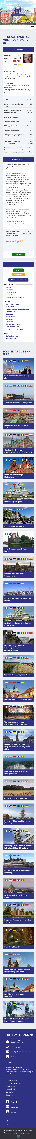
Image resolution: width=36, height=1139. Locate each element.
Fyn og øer (9, 290)
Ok (18, 1136)
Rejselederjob (10, 1089)
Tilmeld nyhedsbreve (18, 280)
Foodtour (9, 322)
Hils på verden (11, 338)
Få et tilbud (18, 275)
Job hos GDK (11, 1125)
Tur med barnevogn (13, 324)
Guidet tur (9, 1095)
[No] (34, 1133)
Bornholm (9, 295)
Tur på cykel (10, 317)
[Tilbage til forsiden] (18, 12)
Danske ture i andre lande (15, 297)
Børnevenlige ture (12, 327)
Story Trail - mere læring (14, 329)
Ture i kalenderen (12, 304)
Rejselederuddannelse (13, 1083)
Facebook (14, 1102)
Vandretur (9, 314)
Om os (9, 1121)
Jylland (8, 287)
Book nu (18, 270)
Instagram (14, 1107)
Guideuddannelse (11, 1080)
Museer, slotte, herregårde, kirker (18, 309)
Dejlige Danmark (12, 336)
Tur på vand (10, 319)
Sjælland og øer (11, 292)
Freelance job (10, 1086)
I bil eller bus (10, 312)
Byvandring (10, 307)
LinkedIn (13, 1112)
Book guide (18, 255)
